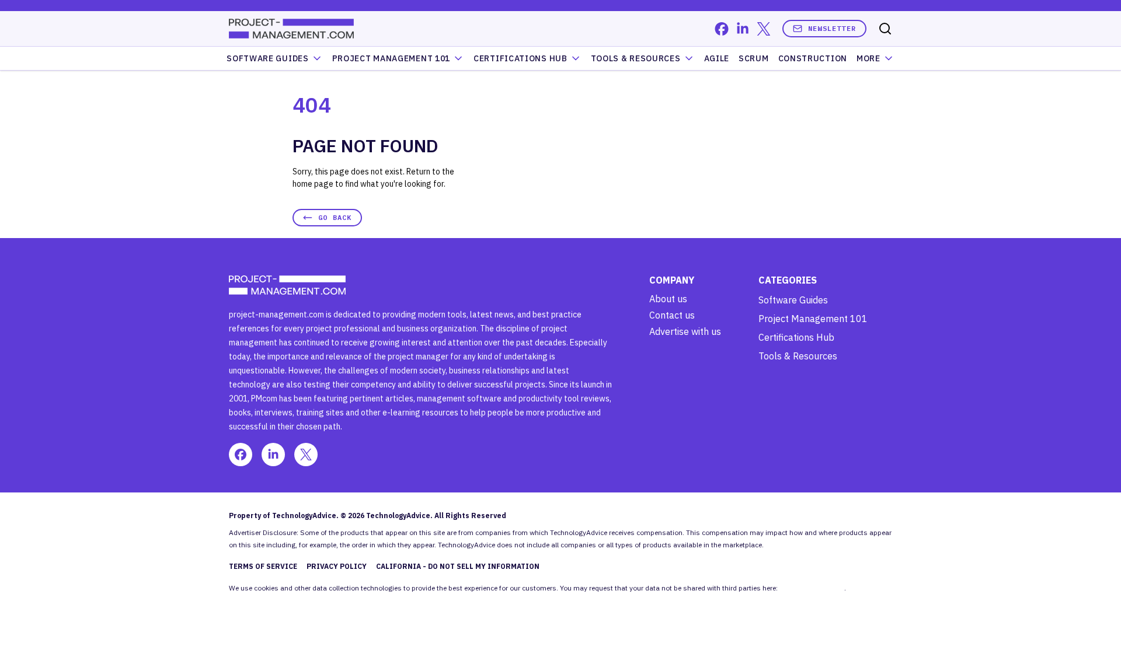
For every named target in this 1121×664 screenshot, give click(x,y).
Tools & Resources (636, 58)
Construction (812, 58)
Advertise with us (685, 331)
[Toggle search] (885, 29)
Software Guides (268, 58)
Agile (717, 58)
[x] (764, 29)
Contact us (672, 315)
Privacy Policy (337, 566)
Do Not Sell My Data (811, 587)
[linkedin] (743, 29)
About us (668, 298)
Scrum (754, 58)
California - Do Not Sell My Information (457, 566)
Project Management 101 (813, 318)
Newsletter (832, 28)
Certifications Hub (796, 337)
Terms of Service (263, 566)
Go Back (334, 217)
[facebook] (722, 29)
